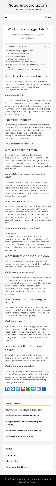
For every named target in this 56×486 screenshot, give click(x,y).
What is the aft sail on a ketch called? (24, 70)
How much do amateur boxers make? (23, 409)
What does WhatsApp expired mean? (23, 430)
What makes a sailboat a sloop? (22, 62)
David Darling (28, 38)
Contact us (11, 455)
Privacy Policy (11, 461)
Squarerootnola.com (28, 5)
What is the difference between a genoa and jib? (27, 65)
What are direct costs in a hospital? (22, 415)
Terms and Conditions (16, 467)
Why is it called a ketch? (18, 56)
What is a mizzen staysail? (19, 59)
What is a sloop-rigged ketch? (20, 51)
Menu (48, 17)
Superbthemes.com (28, 482)
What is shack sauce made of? (20, 436)
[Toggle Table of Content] (45, 47)
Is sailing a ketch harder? (18, 53)
